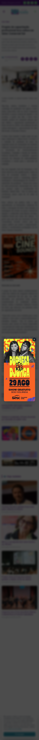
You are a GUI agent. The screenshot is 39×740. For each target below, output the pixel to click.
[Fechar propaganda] (34, 339)
